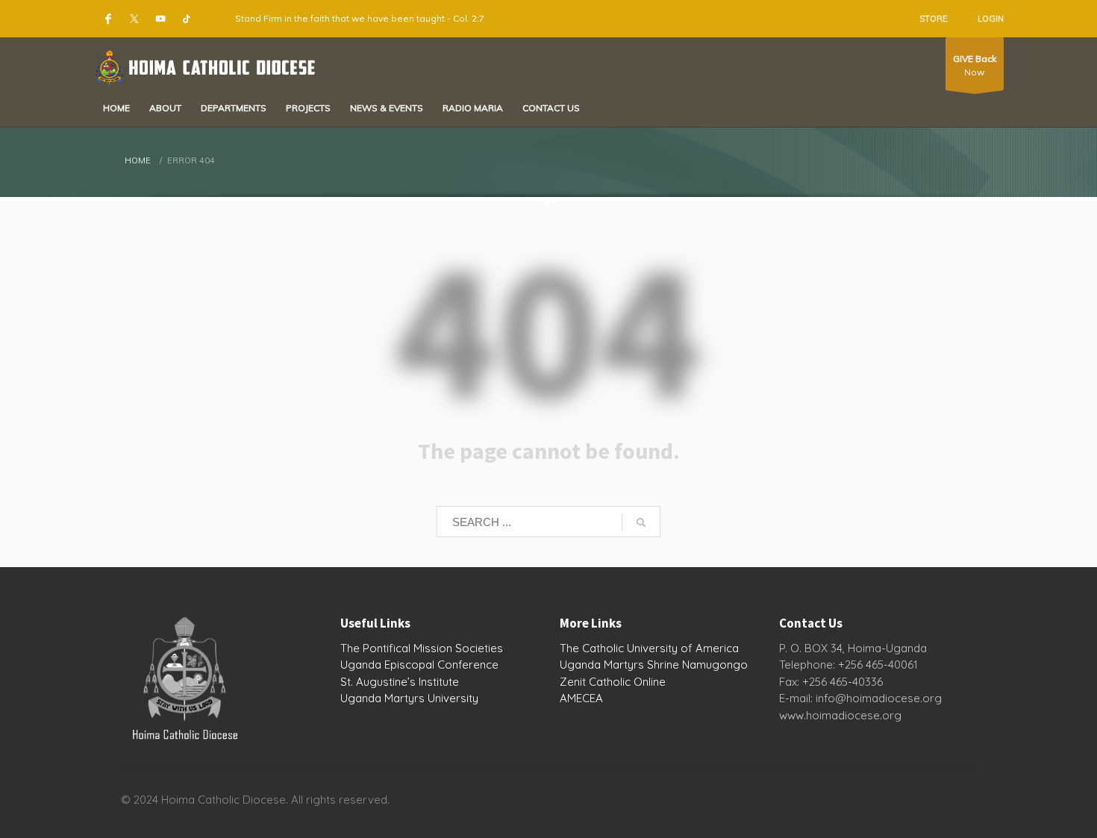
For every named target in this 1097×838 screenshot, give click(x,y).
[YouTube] (160, 18)
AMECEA (581, 698)
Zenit (573, 682)
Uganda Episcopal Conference (419, 664)
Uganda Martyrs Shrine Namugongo (654, 664)
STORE (933, 18)
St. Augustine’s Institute (399, 682)
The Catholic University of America (649, 648)
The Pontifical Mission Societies (421, 648)
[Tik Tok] (186, 18)
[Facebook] (108, 18)
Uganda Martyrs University (409, 698)
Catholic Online (627, 682)
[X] (134, 18)
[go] (641, 522)
